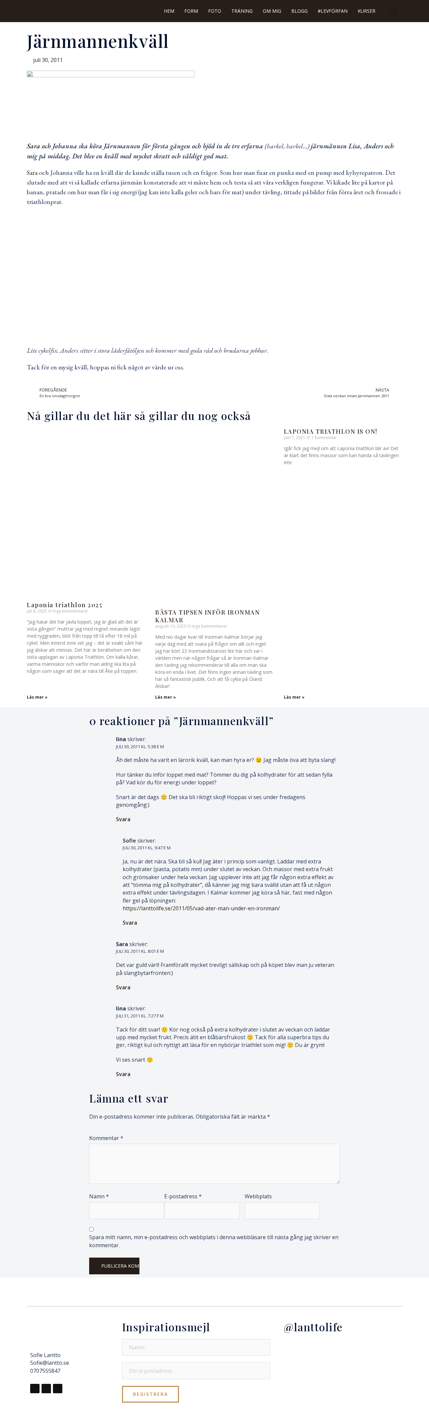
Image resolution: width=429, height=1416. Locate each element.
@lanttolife (313, 1327)
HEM (169, 11)
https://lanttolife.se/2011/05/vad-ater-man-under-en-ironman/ (201, 908)
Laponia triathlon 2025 (64, 605)
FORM (191, 11)
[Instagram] (46, 1388)
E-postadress (183, 1196)
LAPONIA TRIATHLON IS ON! (330, 431)
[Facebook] (35, 1388)
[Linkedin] (57, 1388)
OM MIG (272, 11)
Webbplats (258, 1196)
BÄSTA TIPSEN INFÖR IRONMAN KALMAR (207, 616)
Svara (123, 819)
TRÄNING (242, 11)
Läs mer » (37, 697)
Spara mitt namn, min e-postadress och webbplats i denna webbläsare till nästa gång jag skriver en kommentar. (214, 1241)
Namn (99, 1196)
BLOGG (299, 11)
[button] (393, 11)
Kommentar (106, 1138)
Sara (33, 146)
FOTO (214, 11)
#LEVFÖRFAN (333, 11)
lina (121, 739)
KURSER (366, 11)
